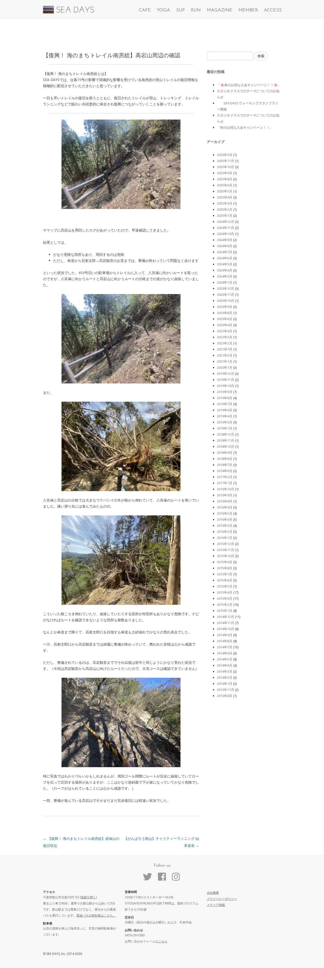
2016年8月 (224, 501)
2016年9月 (224, 495)
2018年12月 (225, 434)
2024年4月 (224, 270)
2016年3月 (224, 525)
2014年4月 (224, 665)
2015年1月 (224, 610)
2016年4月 (224, 519)
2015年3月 (224, 598)
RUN (196, 10)
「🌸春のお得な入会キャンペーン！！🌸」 (249, 85)
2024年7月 (224, 252)
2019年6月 (224, 410)
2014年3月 (224, 671)
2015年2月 (224, 604)
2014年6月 (224, 653)
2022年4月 (224, 331)
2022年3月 (224, 337)
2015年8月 (224, 568)
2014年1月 (224, 683)
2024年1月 (224, 282)
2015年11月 (225, 550)
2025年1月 (224, 215)
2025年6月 (224, 185)
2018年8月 (224, 458)
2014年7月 (224, 647)
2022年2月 (224, 343)
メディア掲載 (216, 905)
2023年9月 (224, 306)
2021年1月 (224, 361)
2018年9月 (224, 452)
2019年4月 (224, 416)
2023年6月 (224, 319)
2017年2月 (224, 477)
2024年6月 (224, 258)
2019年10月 (225, 385)
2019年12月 (225, 373)
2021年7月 (224, 349)
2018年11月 (225, 440)
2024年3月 (224, 276)
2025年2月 (224, 209)
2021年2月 (224, 355)
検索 (261, 55)
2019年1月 (224, 428)
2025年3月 (224, 203)
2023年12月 (225, 288)
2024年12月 (225, 221)
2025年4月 (224, 197)
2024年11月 (225, 227)
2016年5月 (224, 513)
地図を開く (88, 897)
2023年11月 (225, 294)
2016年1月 (224, 537)
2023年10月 (225, 300)
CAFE (145, 10)
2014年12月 (225, 616)
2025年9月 (224, 173)
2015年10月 (225, 556)
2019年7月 (224, 404)
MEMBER (248, 10)
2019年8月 (224, 398)
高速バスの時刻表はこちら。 (96, 915)
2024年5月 (224, 264)
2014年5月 (224, 659)
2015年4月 (224, 592)
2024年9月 (224, 240)
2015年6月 (224, 580)
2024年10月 (225, 233)
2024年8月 (224, 246)
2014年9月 (224, 635)
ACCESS (273, 10)
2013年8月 (224, 695)
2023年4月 (224, 325)
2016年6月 (224, 507)
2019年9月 (224, 392)
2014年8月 (224, 641)
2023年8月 (224, 313)
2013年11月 (225, 689)
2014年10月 (225, 629)
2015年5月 (224, 586)
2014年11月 (225, 623)
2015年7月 (224, 574)
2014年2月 (224, 677)
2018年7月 (224, 464)
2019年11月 (225, 379)
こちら (162, 941)
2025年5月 (224, 191)
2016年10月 (225, 489)
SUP (180, 10)
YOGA (163, 10)
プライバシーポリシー (222, 899)
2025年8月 (224, 179)
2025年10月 (225, 167)
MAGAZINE (219, 10)
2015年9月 (224, 562)
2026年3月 (224, 154)
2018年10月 (225, 446)
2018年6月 (224, 471)
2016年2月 (224, 531)
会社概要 (213, 892)
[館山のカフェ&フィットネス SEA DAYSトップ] (68, 12)
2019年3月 (224, 422)
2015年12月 (225, 543)
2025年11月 (225, 161)
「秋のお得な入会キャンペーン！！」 (245, 127)
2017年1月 (224, 483)
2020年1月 (224, 367)
